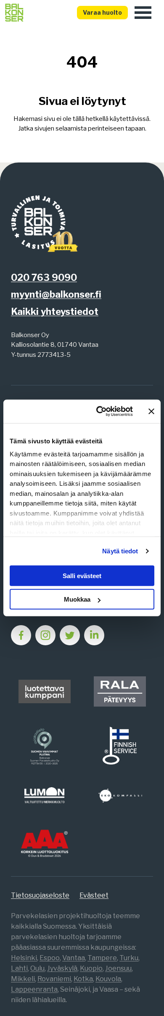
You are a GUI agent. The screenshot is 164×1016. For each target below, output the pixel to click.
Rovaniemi (54, 979)
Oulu (37, 968)
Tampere (102, 958)
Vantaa (73, 958)
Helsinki (24, 958)
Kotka (83, 979)
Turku (128, 958)
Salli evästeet (82, 575)
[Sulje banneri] (151, 411)
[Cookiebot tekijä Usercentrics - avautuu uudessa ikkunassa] (99, 411)
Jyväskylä (62, 968)
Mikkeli (23, 979)
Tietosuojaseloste (40, 895)
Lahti (19, 968)
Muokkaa (77, 599)
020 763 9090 (44, 277)
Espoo (50, 958)
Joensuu (118, 968)
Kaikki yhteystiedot (54, 311)
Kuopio (91, 968)
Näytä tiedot (120, 551)
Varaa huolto (102, 12)
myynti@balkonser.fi (56, 294)
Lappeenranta (34, 989)
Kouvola (108, 979)
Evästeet (93, 895)
